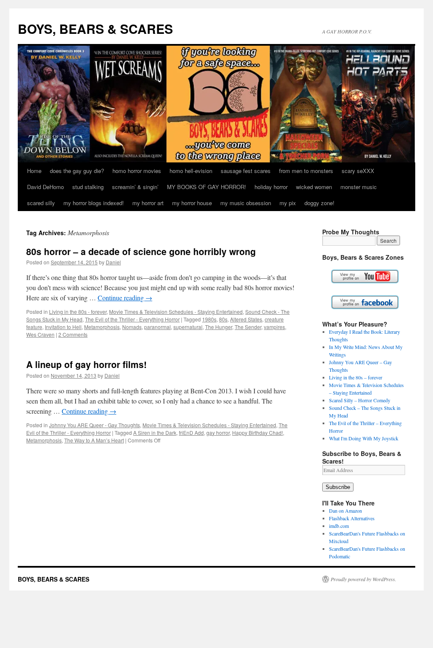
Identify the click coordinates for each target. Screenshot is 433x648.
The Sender (248, 326)
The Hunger (218, 326)
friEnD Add (191, 432)
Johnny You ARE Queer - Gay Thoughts (94, 424)
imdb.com (339, 525)
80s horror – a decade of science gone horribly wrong (141, 251)
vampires (274, 326)
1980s (209, 319)
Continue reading (125, 297)
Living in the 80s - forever (78, 311)
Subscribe (338, 487)
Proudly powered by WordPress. (363, 579)
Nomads (132, 326)
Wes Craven (40, 334)
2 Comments (73, 334)
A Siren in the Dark (154, 432)
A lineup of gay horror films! (86, 364)
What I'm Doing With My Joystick (363, 438)
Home (34, 171)
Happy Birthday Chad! (257, 432)
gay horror (218, 432)
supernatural (188, 326)
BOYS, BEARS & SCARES (95, 28)
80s (223, 319)
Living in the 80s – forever (355, 377)
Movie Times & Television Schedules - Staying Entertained (176, 311)
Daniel (113, 262)
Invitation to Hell (63, 326)
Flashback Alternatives (352, 518)
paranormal (157, 326)
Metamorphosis (102, 326)
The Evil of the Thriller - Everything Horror (132, 319)
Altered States (246, 319)
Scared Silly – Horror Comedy (359, 400)
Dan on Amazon (345, 510)
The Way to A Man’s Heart (94, 440)
